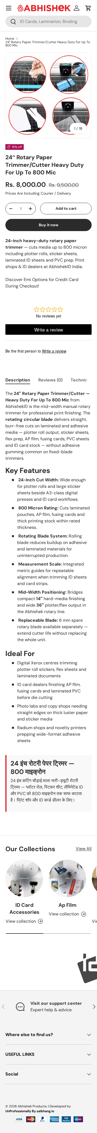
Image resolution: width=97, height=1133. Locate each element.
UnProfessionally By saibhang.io (29, 1111)
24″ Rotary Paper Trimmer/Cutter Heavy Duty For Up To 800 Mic (47, 43)
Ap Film (67, 905)
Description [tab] (17, 380)
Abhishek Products (32, 1106)
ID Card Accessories (24, 908)
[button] (88, 8)
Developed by (60, 1106)
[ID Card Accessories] (24, 878)
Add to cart (66, 208)
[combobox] (48, 21)
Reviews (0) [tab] (50, 380)
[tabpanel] (48, 600)
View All (84, 848)
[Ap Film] (67, 878)
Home (9, 38)
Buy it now (48, 224)
